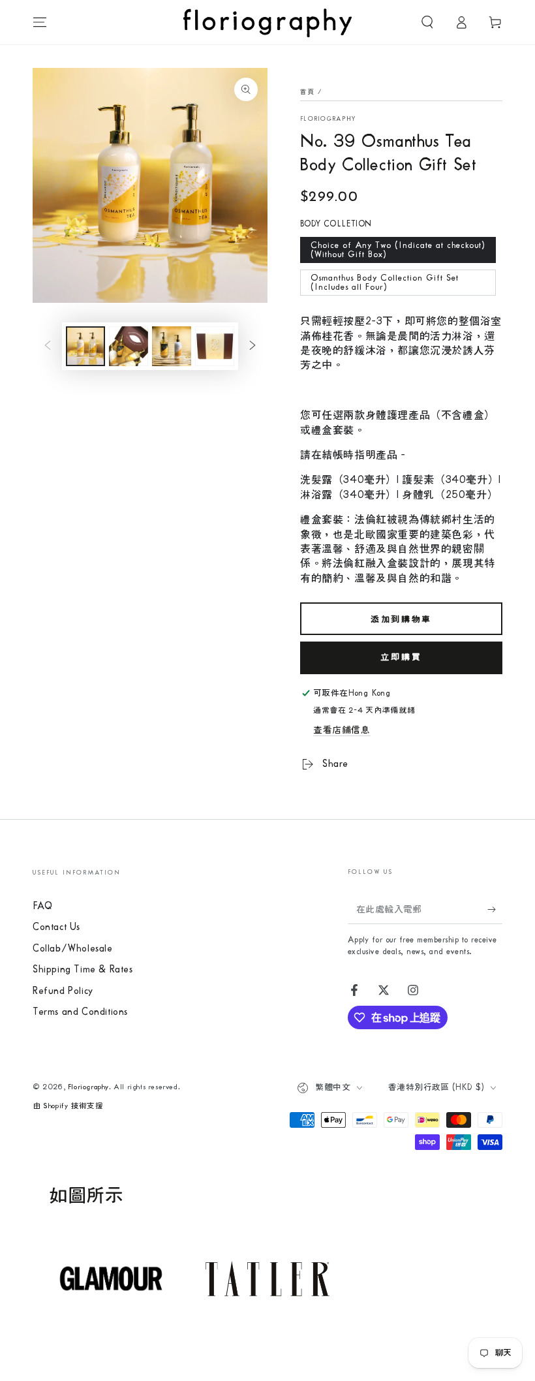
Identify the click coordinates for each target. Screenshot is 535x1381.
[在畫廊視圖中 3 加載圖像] (171, 346)
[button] (427, 22)
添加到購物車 (401, 619)
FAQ (43, 906)
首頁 (307, 92)
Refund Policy (63, 991)
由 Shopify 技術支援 (68, 1106)
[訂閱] (494, 909)
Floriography (328, 119)
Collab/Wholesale (73, 948)
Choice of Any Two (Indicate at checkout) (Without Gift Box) (398, 249)
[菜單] (40, 22)
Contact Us (56, 927)
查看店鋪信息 (342, 730)
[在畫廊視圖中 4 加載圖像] (214, 346)
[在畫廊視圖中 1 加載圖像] (85, 346)
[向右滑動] (252, 346)
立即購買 (401, 657)
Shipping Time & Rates (83, 969)
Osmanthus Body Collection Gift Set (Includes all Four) (385, 282)
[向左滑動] (47, 346)
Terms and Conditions (80, 1011)
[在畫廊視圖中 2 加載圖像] (128, 346)
